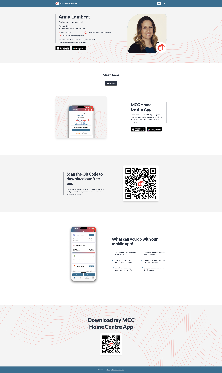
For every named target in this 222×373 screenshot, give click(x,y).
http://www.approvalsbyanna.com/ (100, 33)
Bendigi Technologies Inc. (115, 370)
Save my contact (111, 83)
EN (159, 3)
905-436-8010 (66, 33)
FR (164, 3)
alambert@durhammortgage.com (72, 36)
